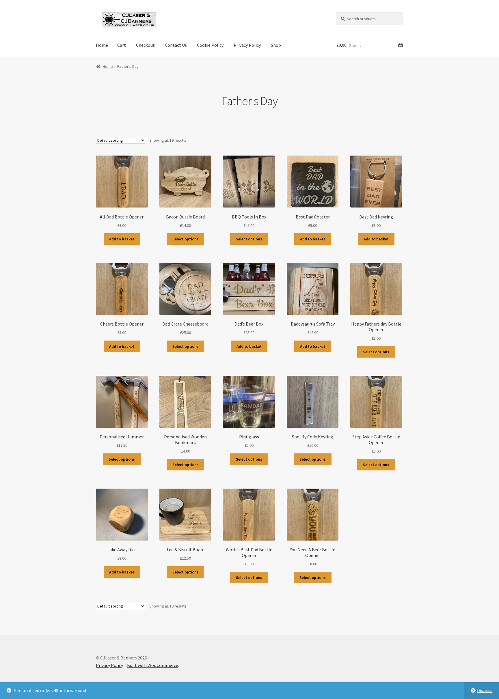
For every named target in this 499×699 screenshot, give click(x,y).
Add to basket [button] (121, 239)
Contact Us (176, 45)
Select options (185, 239)
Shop (276, 45)
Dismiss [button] (484, 690)
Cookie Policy (210, 45)
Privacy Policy (247, 45)
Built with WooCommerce (152, 665)
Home (102, 45)
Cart (121, 45)
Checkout (145, 45)
